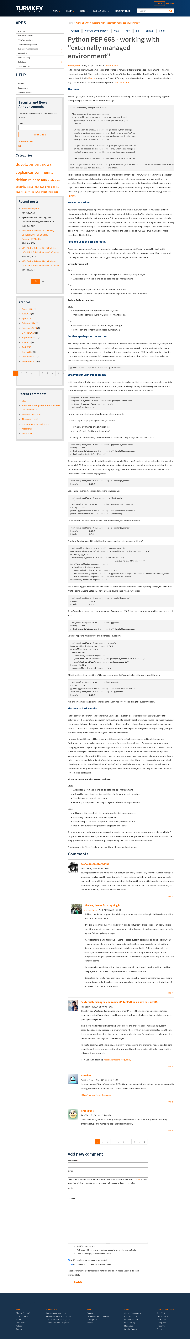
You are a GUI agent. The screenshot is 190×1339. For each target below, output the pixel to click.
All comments (79, 1264)
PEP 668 (72, 195)
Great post (87, 1110)
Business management (28, 49)
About (19, 1309)
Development (23, 88)
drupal (44, 191)
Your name (73, 1160)
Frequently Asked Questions (98, 1316)
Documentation (25, 92)
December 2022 (29, 356)
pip (137, 30)
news (47, 164)
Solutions (51, 1309)
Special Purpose (130, 1329)
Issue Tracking (129, 1322)
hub (44, 180)
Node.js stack (162, 1316)
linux (162, 30)
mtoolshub (27, 428)
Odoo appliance (121, 82)
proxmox (50, 186)
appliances (25, 172)
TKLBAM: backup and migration (57, 1319)
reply (170, 896)
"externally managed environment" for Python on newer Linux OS (119, 1002)
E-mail (70, 1171)
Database (22, 62)
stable (52, 180)
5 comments (112, 65)
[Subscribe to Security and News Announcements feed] (19, 145)
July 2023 (26, 342)
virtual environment (96, 30)
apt (128, 30)
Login (159, 3)
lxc (57, 187)
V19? (24, 400)
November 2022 (29, 361)
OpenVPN (161, 1313)
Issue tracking (24, 57)
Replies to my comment (101, 1264)
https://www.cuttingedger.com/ (96, 1094)
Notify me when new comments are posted (88, 1260)
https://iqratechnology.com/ (117, 1059)
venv (116, 30)
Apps (54, 11)
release (34, 179)
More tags (53, 191)
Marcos (91, 78)
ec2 (37, 186)
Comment (72, 1198)
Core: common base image (56, 1313)
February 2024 (28, 323)
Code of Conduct (22, 1316)
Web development (25, 35)
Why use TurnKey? (23, 1313)
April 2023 (26, 347)
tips (32, 191)
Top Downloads (165, 1309)
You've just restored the (95, 864)
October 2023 (28, 332)
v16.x (37, 191)
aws (42, 186)
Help (68, 11)
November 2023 (29, 328)
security (21, 187)
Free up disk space (30, 208)
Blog (81, 11)
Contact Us (20, 1322)
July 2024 (26, 313)
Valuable (86, 1075)
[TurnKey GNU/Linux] (29, 11)
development (28, 164)
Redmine (160, 1329)
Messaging (22, 53)
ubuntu (19, 191)
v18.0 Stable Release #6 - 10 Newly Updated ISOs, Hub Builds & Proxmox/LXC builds (38, 234)
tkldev (26, 191)
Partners (19, 1326)
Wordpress (161, 1322)
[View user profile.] (76, 908)
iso (59, 180)
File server (161, 1326)
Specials (21, 31)
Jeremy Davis (74, 65)
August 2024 (27, 309)
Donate (89, 1322)
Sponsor (19, 1329)
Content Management (132, 1313)
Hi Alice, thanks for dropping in (102, 905)
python (75, 30)
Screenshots (101, 10)
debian (149, 30)
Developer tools (24, 66)
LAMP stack (161, 1319)
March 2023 (27, 351)
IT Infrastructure (25, 40)
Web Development (131, 1319)
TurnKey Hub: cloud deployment (58, 1316)
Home (70, 22)
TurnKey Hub (122, 10)
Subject (71, 1188)
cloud (30, 186)
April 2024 (26, 318)
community (43, 172)
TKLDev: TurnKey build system (57, 1322)
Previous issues (25, 141)
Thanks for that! (30, 419)
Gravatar (137, 1179)
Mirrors (18, 1319)
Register (170, 3)
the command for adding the (35, 424)
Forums (21, 83)
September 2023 (29, 337)
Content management (27, 44)
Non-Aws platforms (31, 414)
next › (44, 281)
